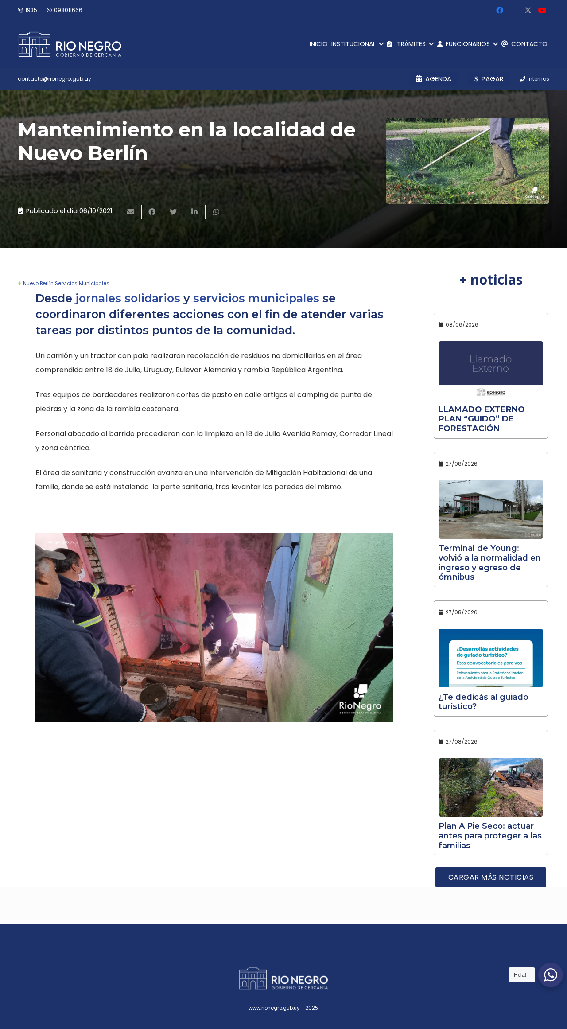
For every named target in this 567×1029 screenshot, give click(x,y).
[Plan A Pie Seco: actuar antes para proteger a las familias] (491, 787)
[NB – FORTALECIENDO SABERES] (214, 627)
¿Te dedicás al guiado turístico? (483, 702)
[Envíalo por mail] (131, 212)
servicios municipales (256, 298)
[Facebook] (500, 10)
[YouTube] (542, 10)
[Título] (528, 10)
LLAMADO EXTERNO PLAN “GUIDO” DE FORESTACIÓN (482, 419)
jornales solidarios (127, 298)
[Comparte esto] (152, 212)
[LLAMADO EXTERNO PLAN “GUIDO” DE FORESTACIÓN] (491, 370)
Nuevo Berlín (38, 283)
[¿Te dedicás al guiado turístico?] (491, 658)
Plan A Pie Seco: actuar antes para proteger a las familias (490, 835)
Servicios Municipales (82, 283)
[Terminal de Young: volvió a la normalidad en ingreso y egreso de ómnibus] (491, 509)
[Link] (70, 44)
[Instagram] (514, 10)
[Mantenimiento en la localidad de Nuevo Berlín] (467, 161)
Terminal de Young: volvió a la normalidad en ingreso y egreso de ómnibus (490, 562)
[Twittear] (173, 212)
